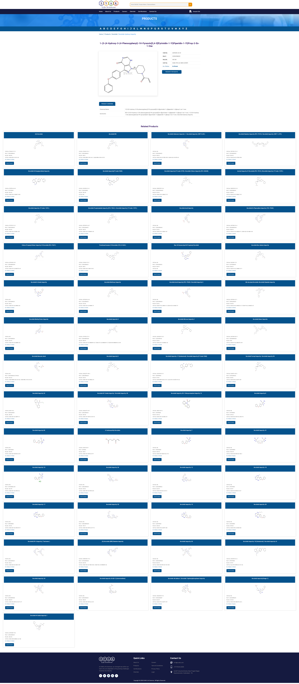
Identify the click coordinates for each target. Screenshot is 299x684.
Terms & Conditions (157, 665)
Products (116, 11)
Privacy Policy (155, 669)
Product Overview (107, 104)
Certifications (142, 11)
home (101, 11)
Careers (124, 11)
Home (101, 34)
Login (153, 672)
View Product (9, 163)
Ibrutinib (114, 34)
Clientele (132, 11)
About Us (108, 11)
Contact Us (152, 11)
